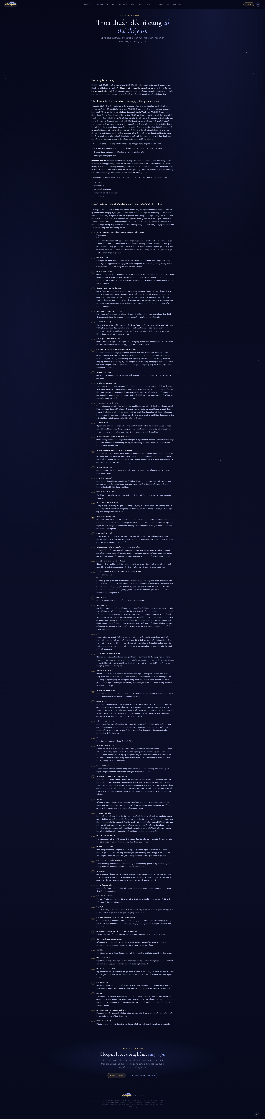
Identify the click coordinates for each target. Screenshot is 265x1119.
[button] (256, 1114)
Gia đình (149, 4)
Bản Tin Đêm (136, 4)
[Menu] (258, 4)
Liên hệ (249, 4)
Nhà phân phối (163, 4)
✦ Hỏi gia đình (116, 1075)
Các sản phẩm (102, 4)
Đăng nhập (177, 4)
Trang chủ (87, 4)
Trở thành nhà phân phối (143, 1075)
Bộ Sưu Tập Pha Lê (119, 4)
